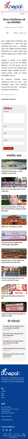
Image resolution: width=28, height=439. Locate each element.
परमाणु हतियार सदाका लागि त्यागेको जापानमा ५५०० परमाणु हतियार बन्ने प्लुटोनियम (13, 327)
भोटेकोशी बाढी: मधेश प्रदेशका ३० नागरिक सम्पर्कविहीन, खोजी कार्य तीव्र (11, 172)
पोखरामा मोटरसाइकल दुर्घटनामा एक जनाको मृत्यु (14, 349)
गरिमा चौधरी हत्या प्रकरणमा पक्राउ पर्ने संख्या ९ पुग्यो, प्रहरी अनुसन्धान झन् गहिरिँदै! (13, 342)
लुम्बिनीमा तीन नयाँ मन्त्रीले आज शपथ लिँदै (11, 227)
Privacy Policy (17, 434)
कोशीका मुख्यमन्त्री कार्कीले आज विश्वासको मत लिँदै (13, 297)
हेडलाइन (3, 398)
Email (5, 133)
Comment (6, 111)
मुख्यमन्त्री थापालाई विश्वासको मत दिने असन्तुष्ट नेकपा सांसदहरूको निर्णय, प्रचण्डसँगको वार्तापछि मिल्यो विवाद (13, 209)
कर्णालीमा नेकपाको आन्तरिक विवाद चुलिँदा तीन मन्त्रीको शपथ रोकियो (13, 315)
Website (5, 140)
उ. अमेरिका (3, 391)
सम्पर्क (23, 434)
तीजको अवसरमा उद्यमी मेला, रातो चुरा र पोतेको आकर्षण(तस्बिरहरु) (13, 355)
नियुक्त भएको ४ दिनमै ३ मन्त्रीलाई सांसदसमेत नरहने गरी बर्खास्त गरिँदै (13, 335)
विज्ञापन (10, 434)
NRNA (2, 393)
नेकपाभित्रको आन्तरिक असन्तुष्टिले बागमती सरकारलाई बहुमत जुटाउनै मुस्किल (11, 244)
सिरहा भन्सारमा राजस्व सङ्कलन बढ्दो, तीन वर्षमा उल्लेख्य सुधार (13, 190)
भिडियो (2, 396)
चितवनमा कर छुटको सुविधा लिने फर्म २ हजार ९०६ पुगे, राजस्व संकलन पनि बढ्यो (12, 279)
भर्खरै (23, 14)
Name (5, 126)
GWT (18, 437)
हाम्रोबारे (5, 434)
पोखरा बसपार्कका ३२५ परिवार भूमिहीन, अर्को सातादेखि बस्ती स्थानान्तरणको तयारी (12, 261)
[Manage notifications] (24, 435)
